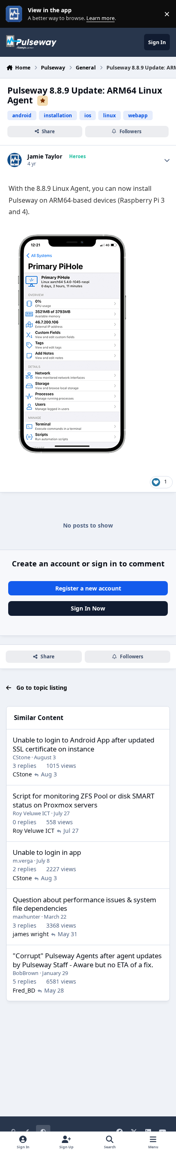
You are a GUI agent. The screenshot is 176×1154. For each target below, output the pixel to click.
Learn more (16, 14)
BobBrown (25, 973)
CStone (21, 757)
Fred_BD (24, 990)
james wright (31, 934)
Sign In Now (88, 608)
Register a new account (88, 588)
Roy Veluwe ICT (31, 813)
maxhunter (26, 916)
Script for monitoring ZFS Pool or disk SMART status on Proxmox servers (83, 800)
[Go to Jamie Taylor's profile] (14, 160)
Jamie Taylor (44, 156)
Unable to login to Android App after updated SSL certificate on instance (83, 744)
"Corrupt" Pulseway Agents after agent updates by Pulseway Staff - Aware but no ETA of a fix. (87, 960)
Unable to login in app (47, 852)
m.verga (23, 860)
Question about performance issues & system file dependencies (84, 904)
